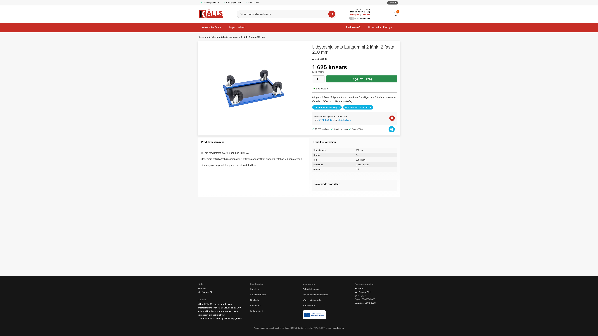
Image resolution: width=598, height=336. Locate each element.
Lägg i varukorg (361, 79)
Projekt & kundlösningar (380, 27)
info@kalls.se (344, 120)
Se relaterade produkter (356, 107)
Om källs (254, 300)
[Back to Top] (579, 329)
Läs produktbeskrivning (325, 107)
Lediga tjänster (257, 311)
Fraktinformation (258, 294)
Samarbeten (309, 305)
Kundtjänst (354, 15)
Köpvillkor (255, 289)
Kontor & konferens (211, 27)
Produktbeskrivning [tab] (213, 142)
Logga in (392, 3)
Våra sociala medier (312, 300)
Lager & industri (237, 27)
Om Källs (366, 15)
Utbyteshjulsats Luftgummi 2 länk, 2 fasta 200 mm (238, 37)
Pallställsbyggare (311, 289)
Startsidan (203, 37)
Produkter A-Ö (353, 27)
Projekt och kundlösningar (315, 294)
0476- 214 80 (325, 120)
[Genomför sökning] (331, 14)
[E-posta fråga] (392, 118)
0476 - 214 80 (363, 9)
